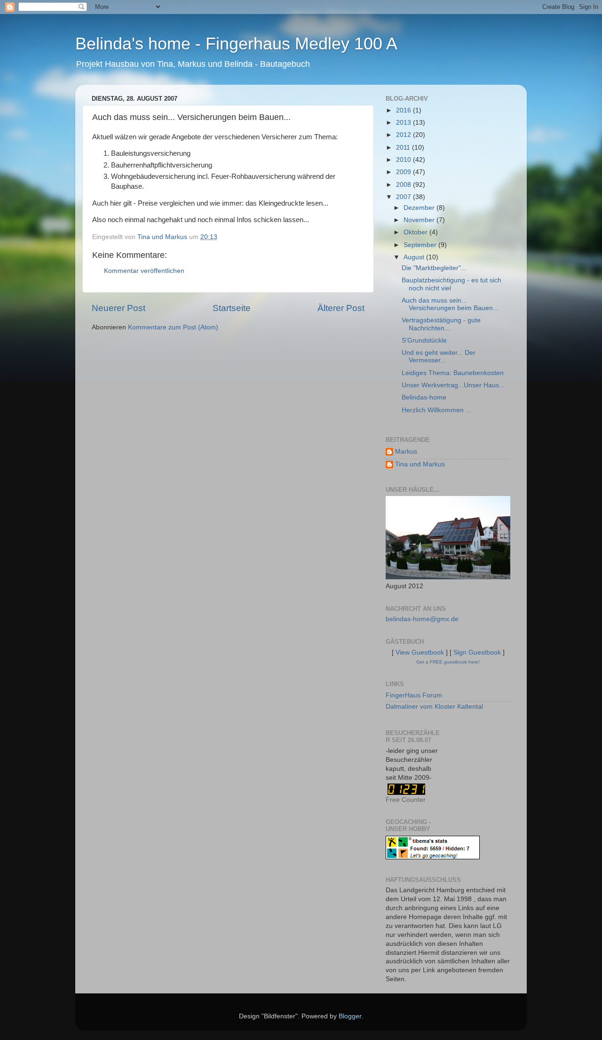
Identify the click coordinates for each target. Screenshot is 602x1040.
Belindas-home (424, 397)
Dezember (420, 207)
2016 (404, 110)
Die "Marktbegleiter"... (434, 268)
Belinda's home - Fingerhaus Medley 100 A (236, 43)
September (421, 244)
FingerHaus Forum (414, 695)
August (415, 257)
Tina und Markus (420, 464)
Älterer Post (340, 308)
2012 (404, 134)
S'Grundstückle (424, 340)
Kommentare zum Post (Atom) (173, 327)
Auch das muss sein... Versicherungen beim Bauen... (450, 304)
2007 (404, 196)
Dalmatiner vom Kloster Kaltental (434, 706)
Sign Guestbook (477, 652)
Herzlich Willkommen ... (436, 410)
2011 (404, 147)
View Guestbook (420, 652)
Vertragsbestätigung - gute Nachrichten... (441, 324)
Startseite (232, 308)
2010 (404, 159)
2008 (404, 184)
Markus (406, 451)
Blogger (350, 1016)
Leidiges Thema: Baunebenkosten (453, 372)
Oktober (416, 232)
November (420, 220)
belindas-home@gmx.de (422, 619)
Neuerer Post (118, 308)
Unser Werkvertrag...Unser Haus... (453, 385)
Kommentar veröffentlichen (144, 270)
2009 (404, 172)
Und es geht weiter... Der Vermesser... (438, 356)
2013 (404, 122)
